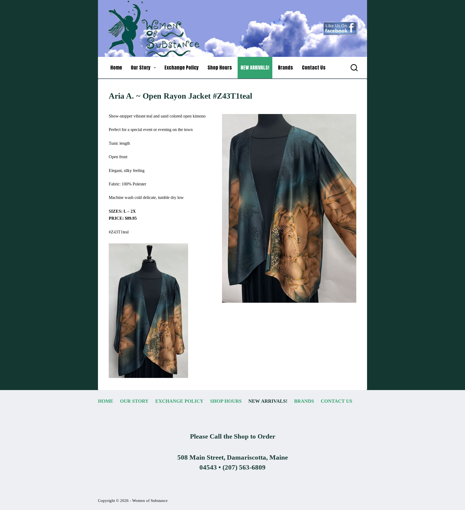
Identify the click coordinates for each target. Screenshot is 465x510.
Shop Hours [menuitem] (219, 67)
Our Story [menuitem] (140, 67)
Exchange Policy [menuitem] (181, 67)
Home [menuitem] (116, 67)
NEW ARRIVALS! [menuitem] (255, 67)
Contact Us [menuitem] (314, 67)
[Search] (354, 67)
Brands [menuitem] (285, 67)
